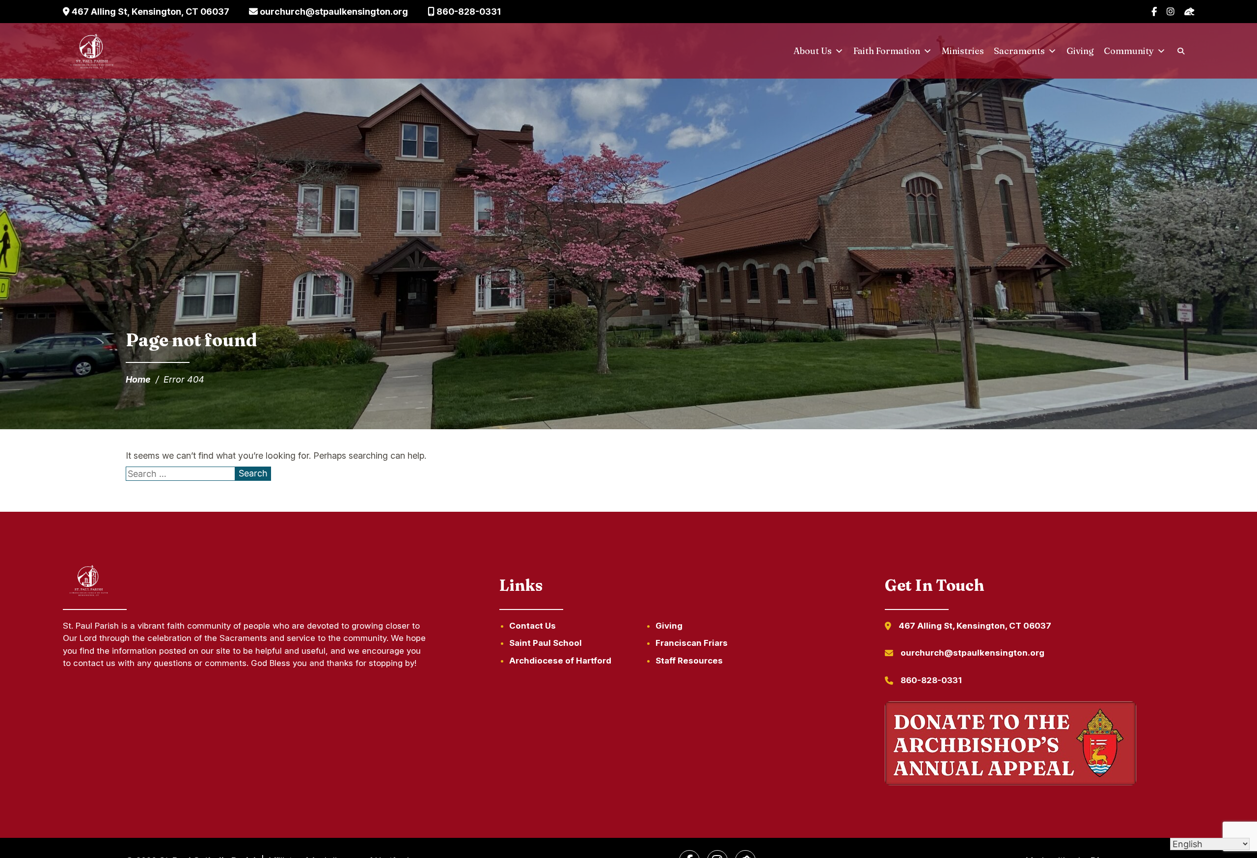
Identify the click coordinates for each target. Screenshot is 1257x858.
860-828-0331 (468, 11)
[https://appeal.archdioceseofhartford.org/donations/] (1010, 745)
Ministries (963, 50)
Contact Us (532, 626)
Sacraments (1019, 50)
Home (138, 379)
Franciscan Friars (692, 643)
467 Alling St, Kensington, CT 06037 (149, 11)
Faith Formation (886, 50)
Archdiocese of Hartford (560, 660)
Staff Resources (689, 660)
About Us (812, 50)
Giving (1080, 50)
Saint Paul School (545, 643)
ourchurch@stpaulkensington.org (333, 11)
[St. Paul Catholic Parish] (92, 51)
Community (1129, 50)
